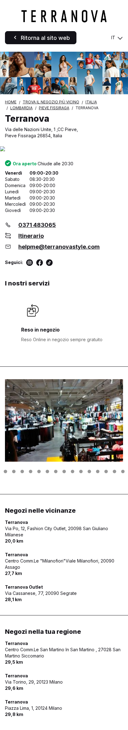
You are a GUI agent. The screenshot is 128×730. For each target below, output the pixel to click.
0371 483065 (37, 225)
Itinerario (31, 236)
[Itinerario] (64, 149)
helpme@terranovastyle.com (59, 246)
